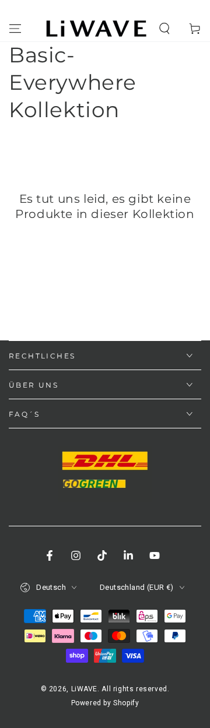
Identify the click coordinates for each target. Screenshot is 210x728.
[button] (164, 28)
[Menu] (15, 28)
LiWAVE (84, 689)
